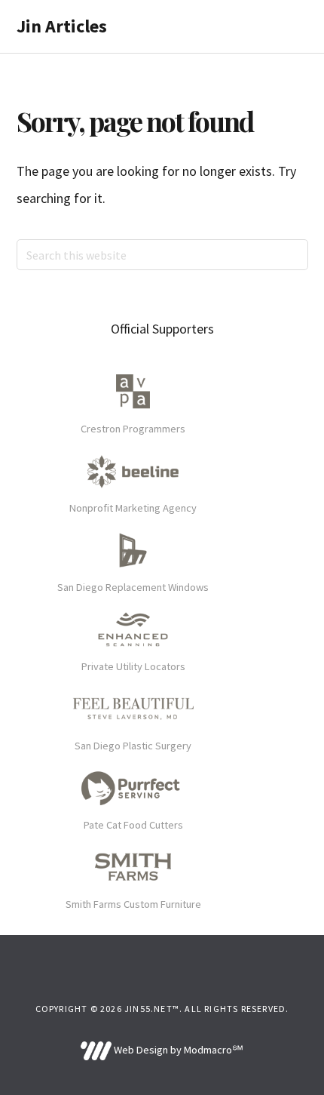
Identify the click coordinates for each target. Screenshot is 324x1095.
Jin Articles (62, 26)
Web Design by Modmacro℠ (177, 1050)
